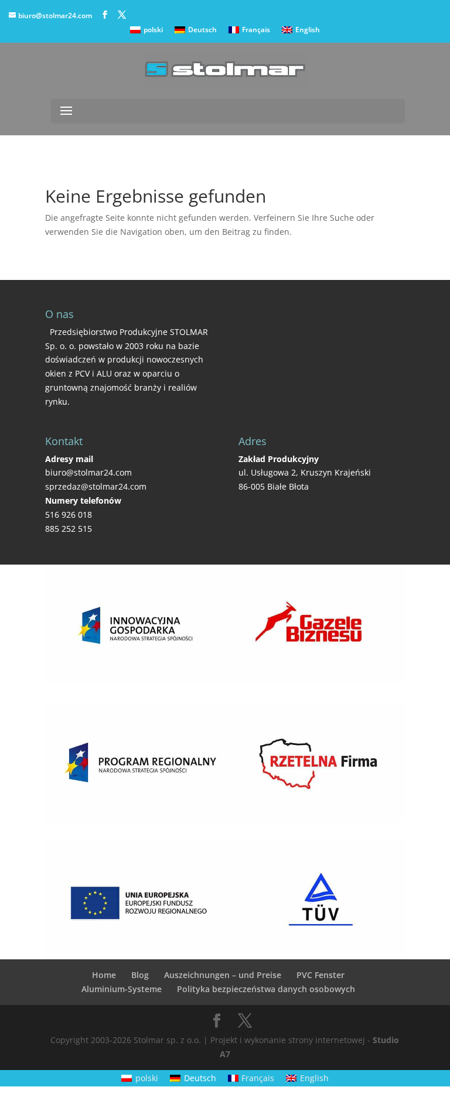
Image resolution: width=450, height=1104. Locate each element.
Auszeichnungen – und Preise (222, 974)
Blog (140, 974)
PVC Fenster (320, 974)
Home (104, 974)
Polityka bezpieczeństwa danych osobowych (266, 988)
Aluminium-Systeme (121, 988)
